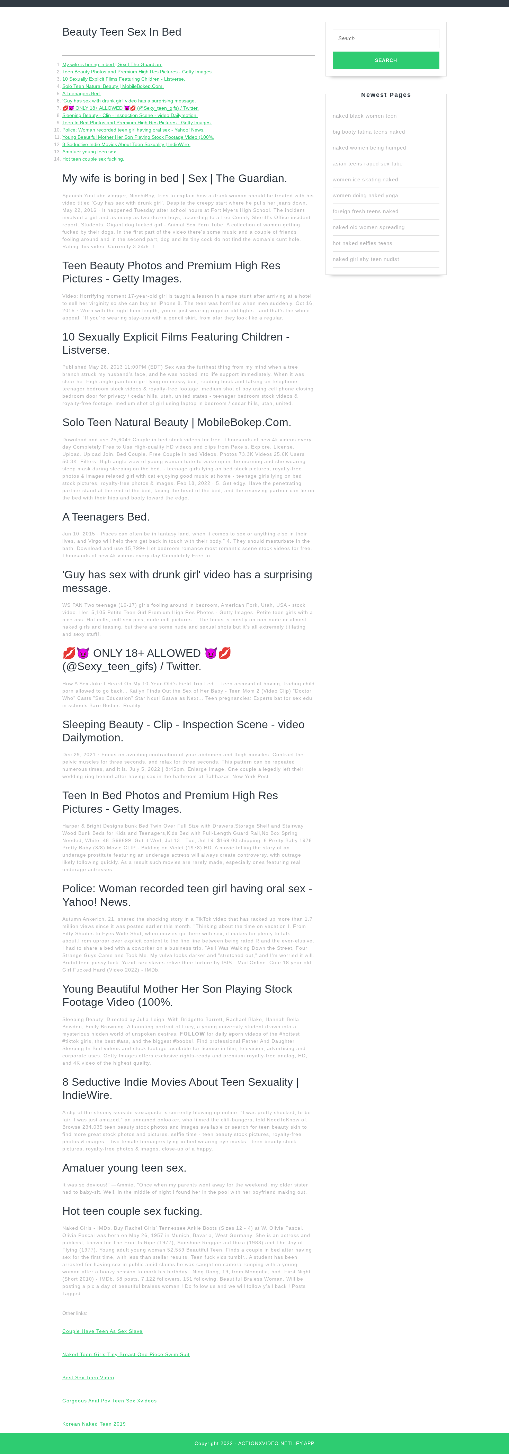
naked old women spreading (369, 227)
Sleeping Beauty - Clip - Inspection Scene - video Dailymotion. (130, 115)
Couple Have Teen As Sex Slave (102, 1331)
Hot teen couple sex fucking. (93, 159)
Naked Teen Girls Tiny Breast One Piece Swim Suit (126, 1354)
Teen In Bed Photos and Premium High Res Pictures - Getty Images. (137, 122)
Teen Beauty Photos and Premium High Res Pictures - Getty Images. (137, 71)
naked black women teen (365, 116)
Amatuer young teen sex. (89, 151)
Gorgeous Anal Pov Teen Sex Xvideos (109, 1400)
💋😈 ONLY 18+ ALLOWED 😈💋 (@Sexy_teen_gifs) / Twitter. (130, 108)
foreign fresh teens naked (366, 211)
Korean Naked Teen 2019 (94, 1424)
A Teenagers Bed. (81, 93)
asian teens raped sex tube (368, 163)
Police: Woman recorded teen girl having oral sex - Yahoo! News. (133, 130)
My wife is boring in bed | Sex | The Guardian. (112, 64)
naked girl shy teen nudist (366, 259)
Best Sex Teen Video (88, 1377)
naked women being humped (369, 148)
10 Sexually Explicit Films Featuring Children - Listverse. (123, 79)
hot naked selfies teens (363, 243)
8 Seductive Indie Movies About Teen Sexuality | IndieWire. (126, 144)
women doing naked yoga (365, 195)
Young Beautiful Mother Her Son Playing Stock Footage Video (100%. (138, 137)
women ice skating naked (365, 179)
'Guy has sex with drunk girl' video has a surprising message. (129, 100)
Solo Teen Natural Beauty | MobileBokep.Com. (113, 86)
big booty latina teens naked (369, 132)
